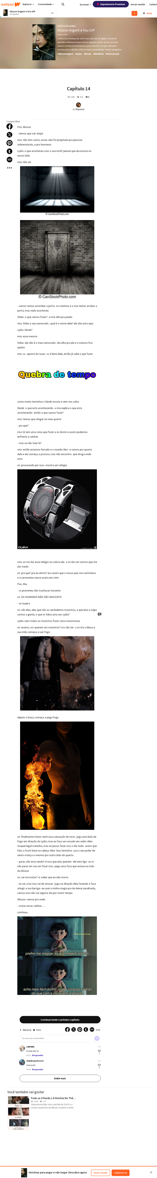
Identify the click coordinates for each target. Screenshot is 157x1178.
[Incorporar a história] (9, 160)
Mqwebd (80, 109)
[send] (96, 1038)
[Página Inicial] (10, 4)
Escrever (84, 4)
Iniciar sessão (100, 1172)
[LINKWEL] (22, 1048)
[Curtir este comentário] (99, 1051)
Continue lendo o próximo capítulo (60, 1019)
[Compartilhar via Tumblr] (9, 151)
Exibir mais (60, 1078)
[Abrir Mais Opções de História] (9, 168)
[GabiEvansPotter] (22, 1062)
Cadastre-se (120, 1172)
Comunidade (45, 4)
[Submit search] (63, 4)
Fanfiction (62, 34)
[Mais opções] (99, 1047)
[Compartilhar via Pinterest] (9, 143)
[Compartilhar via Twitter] (9, 135)
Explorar (27, 4)
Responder (37, 1055)
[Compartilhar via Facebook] (9, 126)
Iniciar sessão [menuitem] (138, 4)
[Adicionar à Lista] (134, 13)
